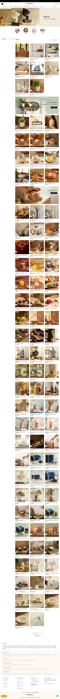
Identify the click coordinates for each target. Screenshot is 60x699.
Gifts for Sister (40, 669)
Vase (18, 673)
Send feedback (35, 692)
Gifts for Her (29, 669)
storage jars (10, 654)
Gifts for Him (25, 669)
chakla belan (48, 654)
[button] (53, 40)
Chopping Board (47, 673)
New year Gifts (20, 660)
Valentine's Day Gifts (6, 669)
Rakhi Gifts (5, 660)
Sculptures (14, 673)
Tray (20, 673)
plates (39, 654)
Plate (6, 673)
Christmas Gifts (14, 660)
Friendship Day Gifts (32, 660)
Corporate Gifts (25, 660)
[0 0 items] (58, 3)
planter (32, 673)
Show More (37, 635)
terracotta (36, 673)
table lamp (21, 654)
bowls (55, 654)
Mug (4, 673)
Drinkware (40, 673)
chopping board (26, 654)
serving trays (43, 654)
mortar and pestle (16, 654)
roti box (52, 654)
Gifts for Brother (35, 669)
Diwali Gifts (9, 660)
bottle (23, 673)
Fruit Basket (10, 673)
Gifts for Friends (46, 669)
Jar (43, 673)
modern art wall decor (35, 647)
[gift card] (37, 619)
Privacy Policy (26, 697)
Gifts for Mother (19, 669)
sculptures (31, 654)
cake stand (26, 673)
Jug (29, 673)
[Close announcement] (59, 1)
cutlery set (35, 654)
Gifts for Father (13, 669)
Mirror (52, 673)
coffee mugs (5, 654)
